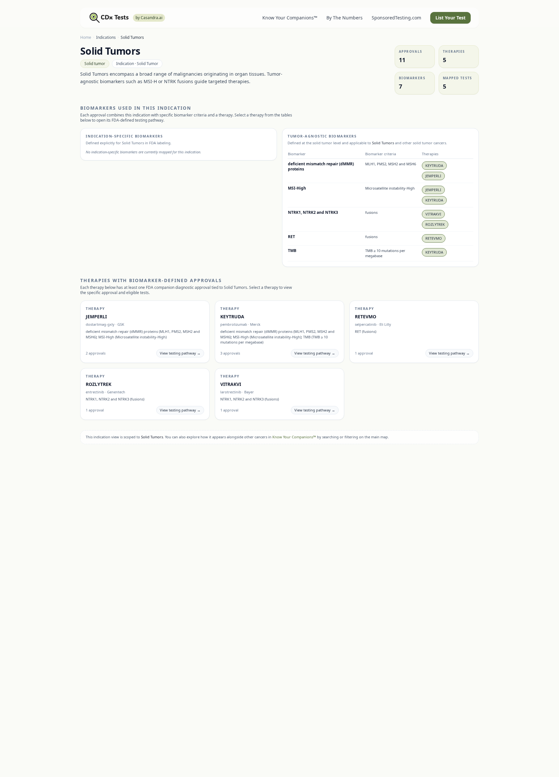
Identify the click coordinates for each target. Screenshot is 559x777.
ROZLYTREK (435, 224)
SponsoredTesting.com (396, 18)
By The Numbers (344, 18)
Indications (106, 37)
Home (85, 37)
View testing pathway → (180, 353)
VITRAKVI (433, 214)
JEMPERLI (433, 175)
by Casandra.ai (149, 17)
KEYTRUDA (434, 165)
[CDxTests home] (109, 18)
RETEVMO (433, 238)
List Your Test (450, 18)
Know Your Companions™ (289, 18)
